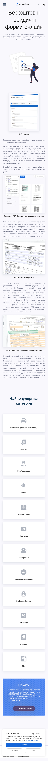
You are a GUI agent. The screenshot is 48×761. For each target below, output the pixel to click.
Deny (33, 750)
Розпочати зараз (24, 709)
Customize (14, 750)
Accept (24, 745)
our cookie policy (32, 740)
